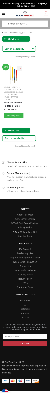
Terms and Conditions (25, 270)
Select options (13, 115)
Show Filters (13, 39)
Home (4, 32)
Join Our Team (25, 236)
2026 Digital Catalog (25, 219)
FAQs (25, 283)
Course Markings (12, 87)
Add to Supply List (19, 68)
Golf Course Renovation (25, 261)
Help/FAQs (42, 3)
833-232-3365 (29, 6)
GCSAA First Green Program (25, 223)
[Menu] (3, 14)
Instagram (25, 309)
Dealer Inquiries (25, 253)
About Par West (25, 214)
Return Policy (25, 278)
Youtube (25, 313)
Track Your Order (28, 3)
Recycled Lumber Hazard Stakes (13, 104)
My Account (25, 249)
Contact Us (25, 266)
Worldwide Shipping (10, 3)
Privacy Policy (25, 227)
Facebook (25, 300)
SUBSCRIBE (25, 343)
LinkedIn (25, 317)
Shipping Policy (25, 274)
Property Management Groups (25, 257)
